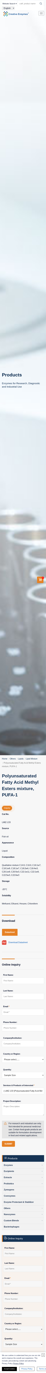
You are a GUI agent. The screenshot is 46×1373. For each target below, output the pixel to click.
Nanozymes (9, 1214)
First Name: (8, 975)
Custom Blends (11, 1220)
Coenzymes (9, 1196)
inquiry (7, 808)
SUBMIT (8, 1144)
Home (4, 759)
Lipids (21, 759)
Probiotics (9, 1184)
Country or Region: (11, 1054)
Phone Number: (10, 1022)
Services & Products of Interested (18, 1085)
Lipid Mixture (31, 759)
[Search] (41, 3)
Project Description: (12, 1101)
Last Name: (8, 991)
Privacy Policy (18, 1363)
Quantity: (7, 1070)
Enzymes (8, 1165)
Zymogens (9, 1190)
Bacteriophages (11, 1227)
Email (6, 1006)
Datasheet (10, 932)
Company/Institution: (12, 1038)
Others (13, 759)
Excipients (9, 1171)
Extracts (8, 1177)
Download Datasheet (17, 942)
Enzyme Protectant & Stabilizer (19, 1202)
